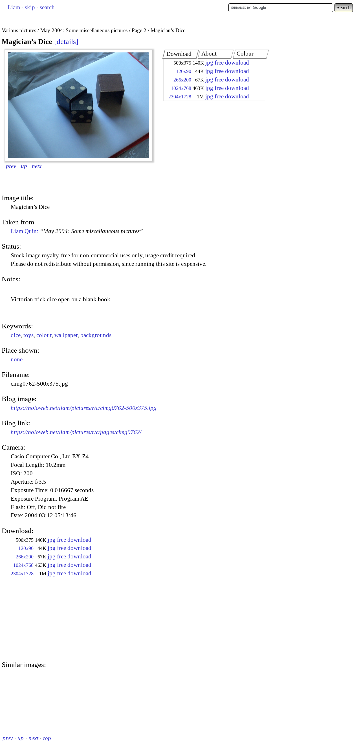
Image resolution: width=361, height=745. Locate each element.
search (47, 7)
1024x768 (181, 88)
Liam (14, 7)
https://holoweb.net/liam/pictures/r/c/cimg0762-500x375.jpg (84, 407)
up (24, 166)
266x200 (182, 80)
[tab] (180, 54)
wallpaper (66, 335)
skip (30, 7)
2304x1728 (179, 97)
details (66, 41)
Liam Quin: (77, 231)
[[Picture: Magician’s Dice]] (78, 105)
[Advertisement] (209, 148)
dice (16, 335)
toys (28, 335)
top (47, 738)
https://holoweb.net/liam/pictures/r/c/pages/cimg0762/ (76, 432)
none (17, 359)
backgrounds (95, 335)
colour (44, 335)
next (37, 166)
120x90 (183, 71)
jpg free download (227, 62)
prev (11, 166)
